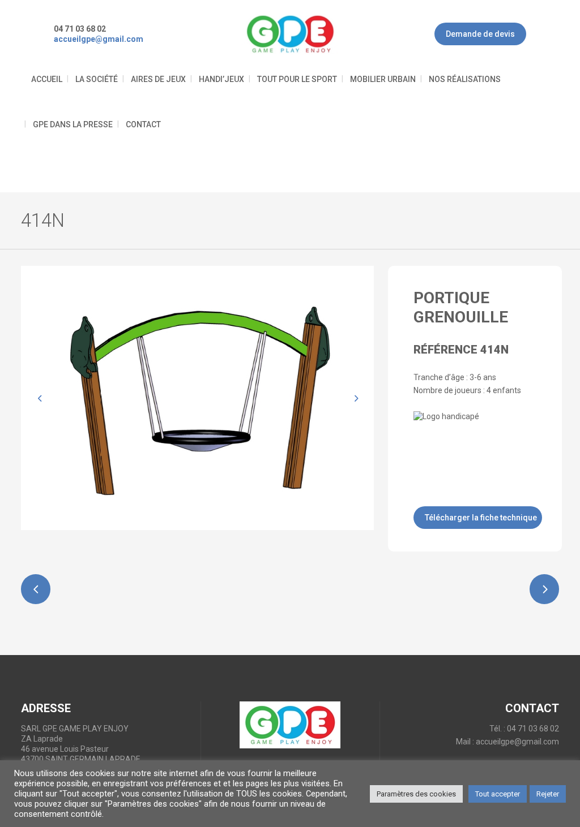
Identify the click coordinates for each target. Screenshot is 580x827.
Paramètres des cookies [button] (416, 794)
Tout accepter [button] (497, 794)
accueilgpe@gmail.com (517, 741)
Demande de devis (480, 33)
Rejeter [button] (547, 794)
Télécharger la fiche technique (481, 517)
